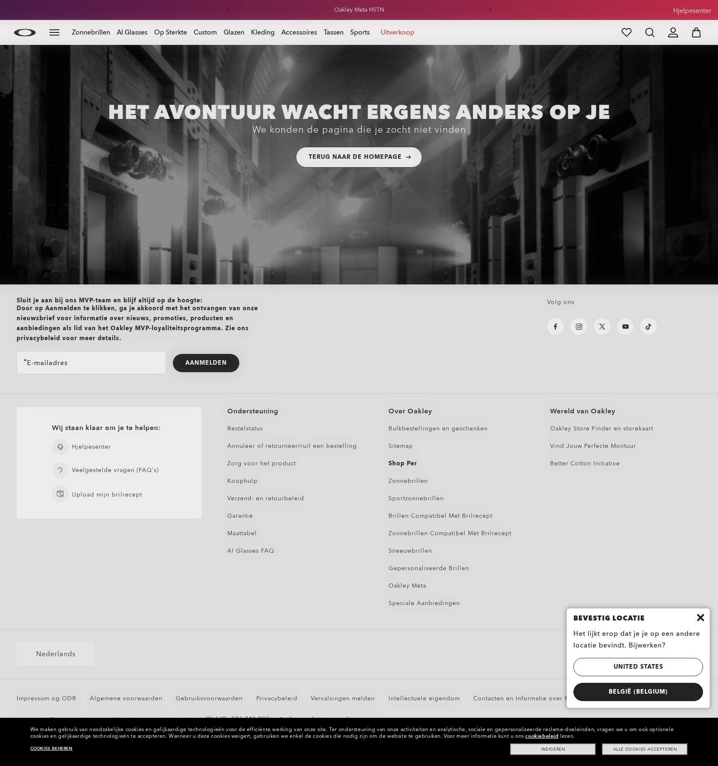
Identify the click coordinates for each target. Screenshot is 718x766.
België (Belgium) (638, 692)
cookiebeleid (541, 736)
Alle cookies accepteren (645, 749)
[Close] (700, 617)
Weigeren (553, 749)
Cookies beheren (51, 748)
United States (638, 667)
